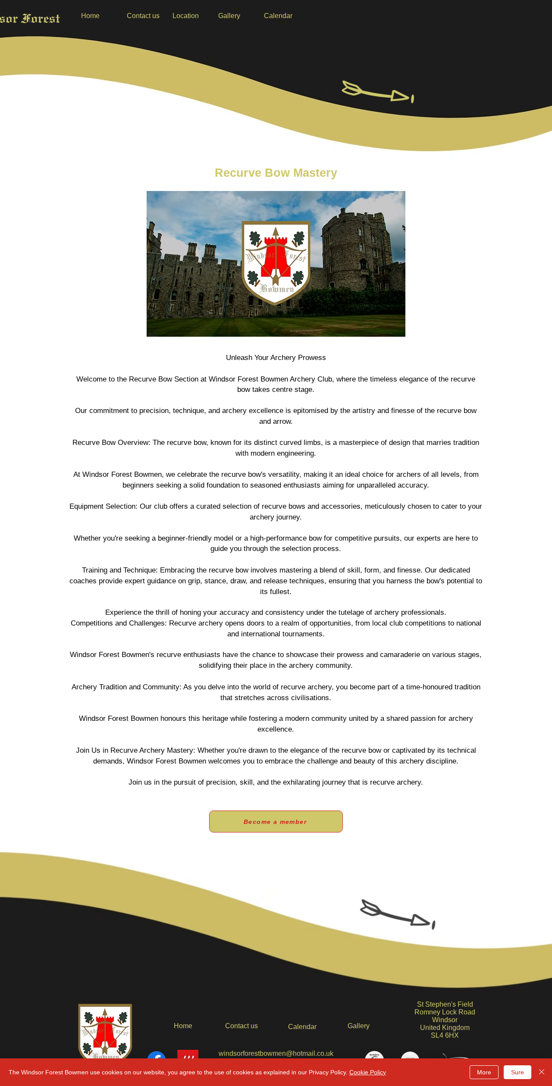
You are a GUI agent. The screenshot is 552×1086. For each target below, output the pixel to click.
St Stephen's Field (445, 1004)
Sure (517, 1072)
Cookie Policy (367, 1072)
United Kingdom (445, 1027)
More (484, 1072)
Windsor (445, 1019)
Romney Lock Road (444, 1012)
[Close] (541, 1072)
